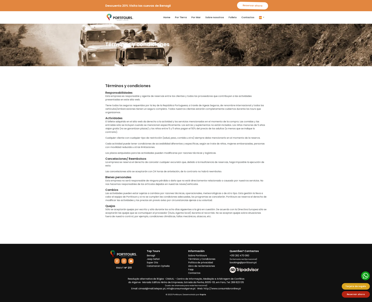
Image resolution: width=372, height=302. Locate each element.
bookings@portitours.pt (243, 262)
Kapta (203, 294)
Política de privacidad (200, 262)
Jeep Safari (153, 259)
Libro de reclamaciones (201, 266)
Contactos (247, 17)
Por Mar (196, 17)
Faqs (191, 269)
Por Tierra (181, 17)
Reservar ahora (252, 5)
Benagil (151, 255)
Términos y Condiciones (201, 259)
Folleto (233, 17)
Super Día (152, 262)
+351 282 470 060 (243, 257)
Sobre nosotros (214, 17)
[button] (262, 17)
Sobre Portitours (197, 255)
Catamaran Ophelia (158, 266)
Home (166, 17)
